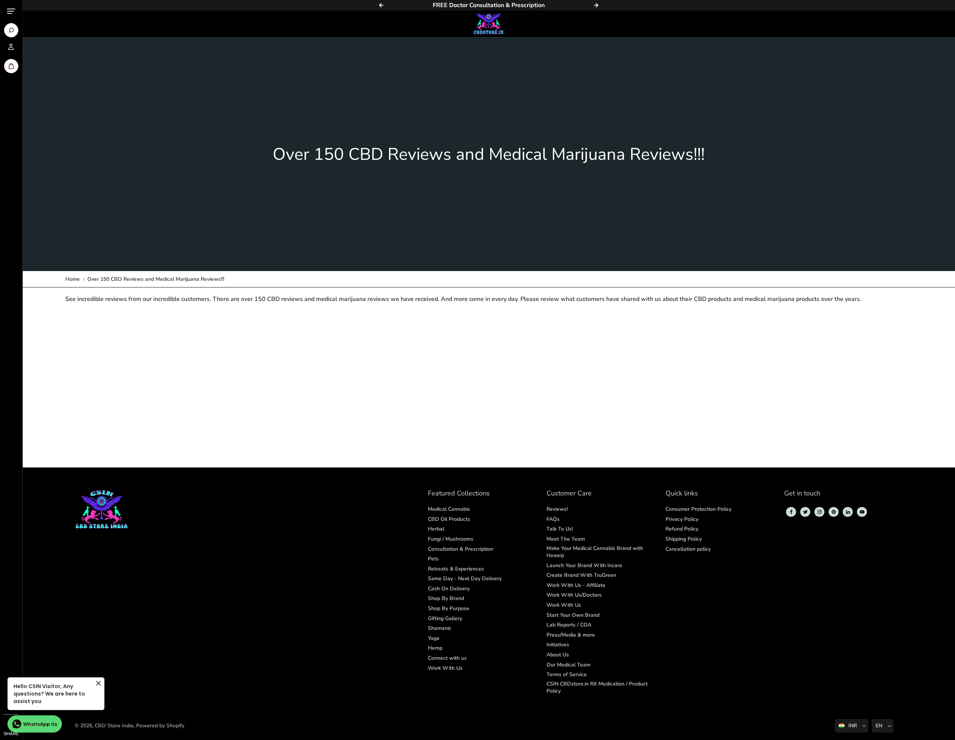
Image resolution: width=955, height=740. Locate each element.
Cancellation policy (688, 549)
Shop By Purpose (448, 608)
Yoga (433, 638)
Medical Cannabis (449, 509)
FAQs (553, 519)
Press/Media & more (571, 634)
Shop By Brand (446, 598)
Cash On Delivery (449, 588)
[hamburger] (11, 11)
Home (72, 279)
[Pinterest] (834, 512)
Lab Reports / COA (569, 624)
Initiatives (558, 644)
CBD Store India (114, 725)
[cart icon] (11, 66)
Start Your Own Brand (573, 615)
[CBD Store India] (489, 23)
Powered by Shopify (160, 725)
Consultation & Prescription (460, 549)
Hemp (435, 648)
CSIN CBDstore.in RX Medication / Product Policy (597, 687)
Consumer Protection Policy (699, 509)
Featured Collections (459, 494)
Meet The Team (566, 538)
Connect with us (447, 658)
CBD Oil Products (449, 519)
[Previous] (381, 5)
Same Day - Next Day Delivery (465, 578)
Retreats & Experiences (456, 568)
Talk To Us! (560, 528)
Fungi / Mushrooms (450, 538)
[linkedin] (848, 512)
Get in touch (802, 494)
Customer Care (569, 494)
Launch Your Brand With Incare (584, 565)
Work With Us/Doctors (574, 594)
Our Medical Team (569, 664)
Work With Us (445, 668)
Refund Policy (682, 528)
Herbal (436, 528)
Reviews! (557, 509)
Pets (433, 558)
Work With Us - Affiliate (576, 585)
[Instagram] (819, 512)
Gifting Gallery (445, 618)
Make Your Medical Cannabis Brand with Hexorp (595, 552)
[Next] (596, 5)
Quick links (682, 494)
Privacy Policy (682, 519)
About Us (558, 654)
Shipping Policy (684, 538)
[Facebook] (791, 512)
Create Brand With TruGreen (581, 575)
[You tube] (862, 512)
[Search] (11, 30)
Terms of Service (567, 674)
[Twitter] (805, 512)
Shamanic (439, 628)
